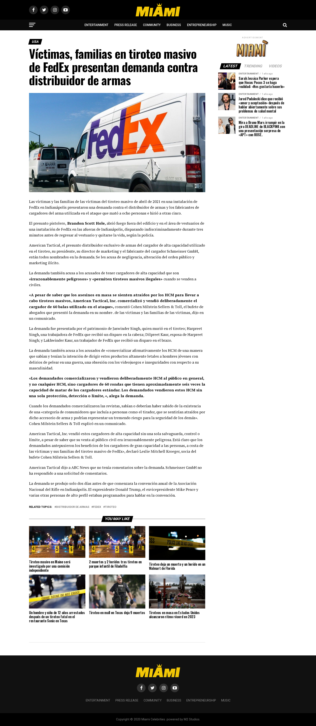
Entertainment (96, 25)
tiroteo (110, 507)
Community (152, 25)
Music (227, 25)
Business (174, 25)
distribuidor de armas (72, 507)
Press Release (125, 25)
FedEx (97, 507)
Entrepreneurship (201, 25)
